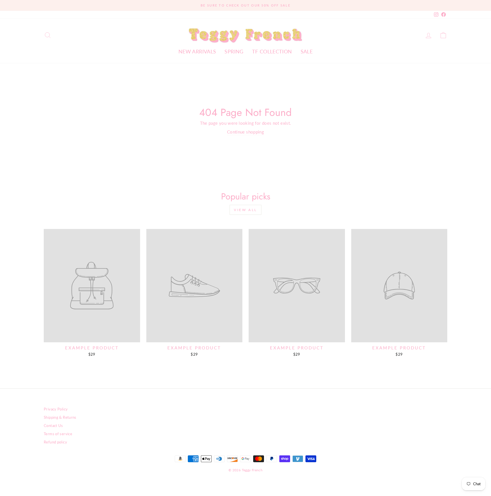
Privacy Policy (56, 409)
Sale (307, 51)
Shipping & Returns (60, 417)
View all (245, 210)
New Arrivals (197, 51)
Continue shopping (245, 131)
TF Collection (272, 51)
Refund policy (55, 442)
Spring (233, 51)
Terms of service (58, 434)
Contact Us (53, 425)
